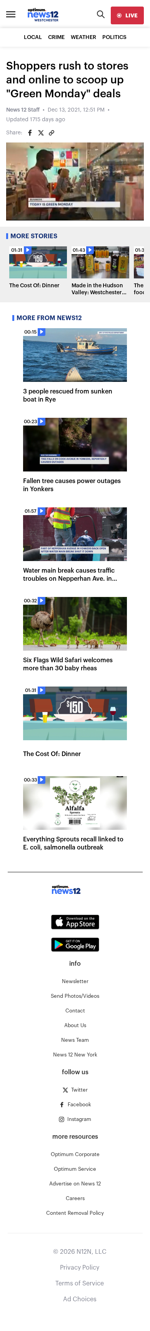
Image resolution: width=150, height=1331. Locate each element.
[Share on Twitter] (41, 133)
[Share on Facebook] (30, 133)
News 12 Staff (23, 110)
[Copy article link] (51, 133)
